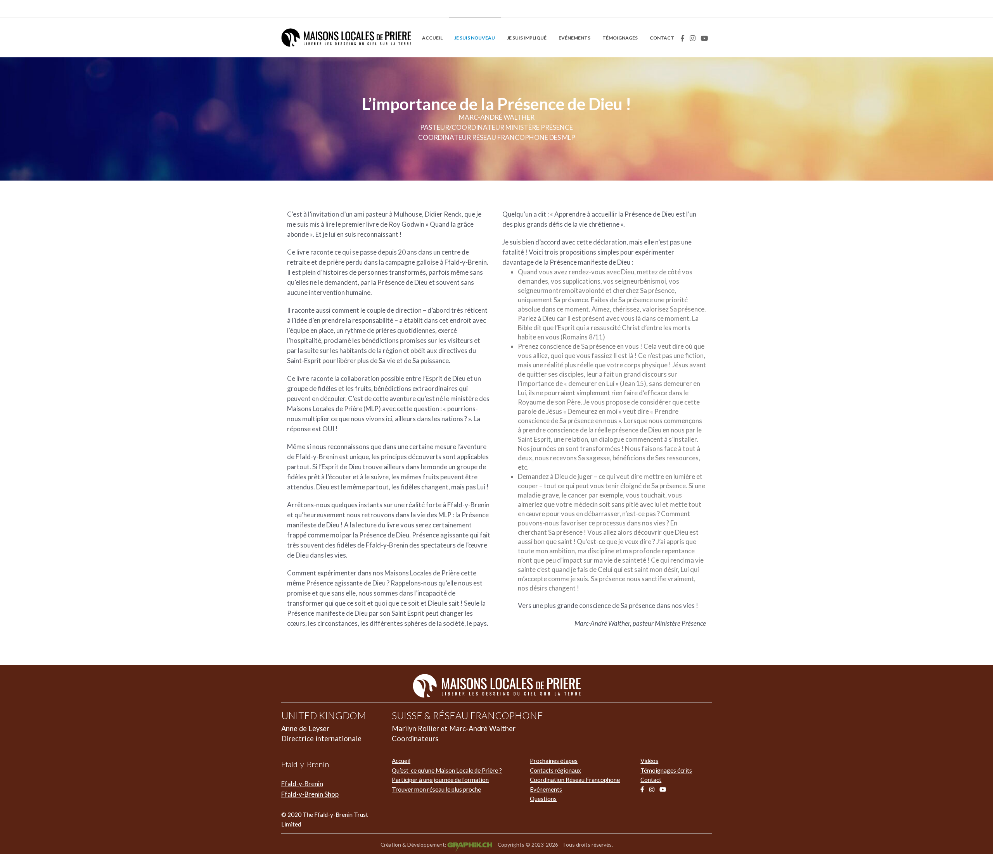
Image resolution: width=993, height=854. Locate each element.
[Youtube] (704, 38)
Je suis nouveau (474, 38)
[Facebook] (682, 38)
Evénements (574, 38)
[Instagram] (692, 38)
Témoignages (620, 38)
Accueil (432, 38)
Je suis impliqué (527, 38)
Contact (662, 38)
